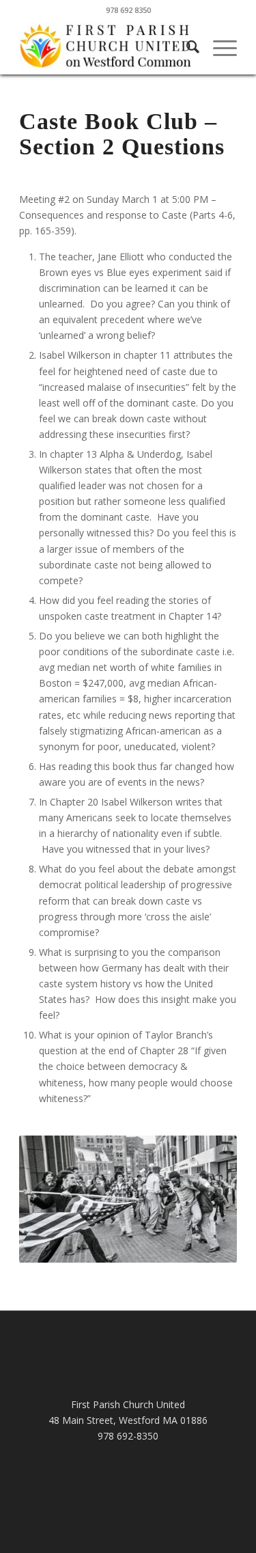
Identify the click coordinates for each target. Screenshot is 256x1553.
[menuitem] (186, 47)
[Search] (186, 47)
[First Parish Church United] (106, 47)
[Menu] (218, 47)
